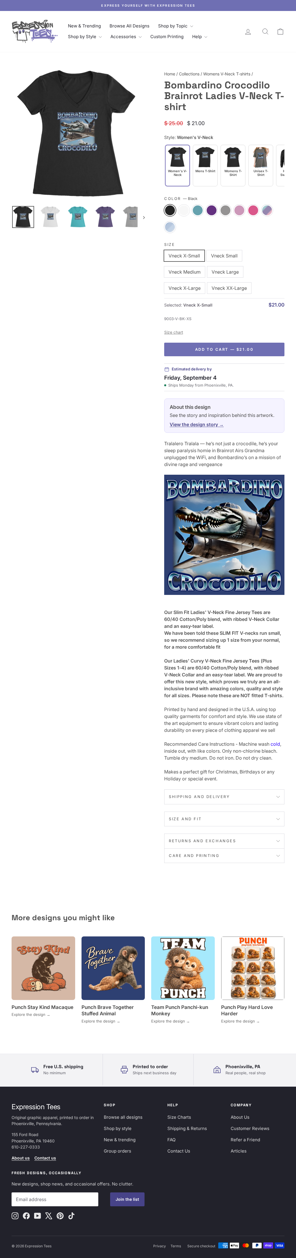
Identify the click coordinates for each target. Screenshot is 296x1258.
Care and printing (194, 855)
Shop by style (118, 1128)
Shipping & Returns (187, 1128)
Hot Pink (253, 210)
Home (169, 73)
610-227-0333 (26, 1146)
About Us (240, 1117)
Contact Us (178, 1151)
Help (197, 36)
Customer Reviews (250, 1128)
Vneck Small (224, 256)
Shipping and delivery (199, 796)
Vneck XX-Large (229, 288)
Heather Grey (225, 210)
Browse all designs (123, 1117)
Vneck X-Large (185, 288)
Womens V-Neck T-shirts (226, 73)
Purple (211, 210)
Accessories (123, 36)
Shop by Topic (173, 26)
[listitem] (205, 166)
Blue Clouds (170, 227)
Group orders (117, 1151)
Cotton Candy (267, 210)
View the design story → (197, 424)
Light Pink (239, 210)
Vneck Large (225, 272)
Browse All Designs (129, 26)
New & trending (120, 1139)
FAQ (171, 1139)
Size (169, 244)
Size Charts (179, 1117)
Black (170, 210)
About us (21, 1157)
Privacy (159, 1246)
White (184, 210)
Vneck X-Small (184, 256)
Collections (189, 73)
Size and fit (185, 819)
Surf (198, 210)
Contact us (45, 1157)
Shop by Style (82, 36)
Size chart (173, 332)
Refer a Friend (245, 1139)
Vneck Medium (185, 272)
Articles (239, 1151)
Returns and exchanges (202, 840)
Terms (176, 1246)
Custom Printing (167, 36)
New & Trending (84, 26)
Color (180, 198)
